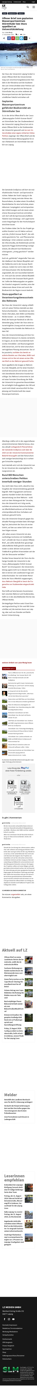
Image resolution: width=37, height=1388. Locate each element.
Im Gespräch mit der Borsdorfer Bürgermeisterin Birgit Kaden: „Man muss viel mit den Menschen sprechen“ (20, 693)
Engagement (12, 13)
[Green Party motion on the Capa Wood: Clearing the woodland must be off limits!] (28, 983)
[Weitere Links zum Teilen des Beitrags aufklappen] (29, 38)
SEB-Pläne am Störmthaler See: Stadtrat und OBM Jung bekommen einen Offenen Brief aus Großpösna (20, 723)
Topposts (21, 13)
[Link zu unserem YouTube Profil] (13, 1319)
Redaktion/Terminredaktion (12, 1328)
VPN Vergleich (7, 1342)
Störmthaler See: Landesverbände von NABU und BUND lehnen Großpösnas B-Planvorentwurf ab (20, 739)
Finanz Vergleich (8, 1346)
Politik (4, 13)
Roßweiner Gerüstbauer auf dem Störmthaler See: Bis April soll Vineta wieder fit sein (19, 715)
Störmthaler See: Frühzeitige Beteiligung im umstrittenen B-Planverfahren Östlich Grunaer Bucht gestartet (20, 731)
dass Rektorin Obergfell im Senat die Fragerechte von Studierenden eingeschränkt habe (18, 584)
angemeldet (15, 894)
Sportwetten (7, 1349)
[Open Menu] (33, 7)
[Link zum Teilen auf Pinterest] (13, 38)
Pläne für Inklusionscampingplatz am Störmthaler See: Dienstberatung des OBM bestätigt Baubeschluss (21, 707)
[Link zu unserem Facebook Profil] (4, 1319)
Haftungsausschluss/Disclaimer (13, 1356)
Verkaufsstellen (8, 1335)
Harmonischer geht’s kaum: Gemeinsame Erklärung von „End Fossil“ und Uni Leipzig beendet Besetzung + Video (21, 685)
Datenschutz (7, 1359)
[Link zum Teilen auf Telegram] (21, 38)
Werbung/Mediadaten (10, 1332)
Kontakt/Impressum (9, 1325)
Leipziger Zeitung (7, 2)
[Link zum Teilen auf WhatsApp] (17, 38)
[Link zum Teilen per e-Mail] (25, 38)
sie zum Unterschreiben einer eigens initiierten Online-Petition (18, 133)
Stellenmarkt (17, 2)
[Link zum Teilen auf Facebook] (9, 38)
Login (33, 2)
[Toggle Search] (27, 7)
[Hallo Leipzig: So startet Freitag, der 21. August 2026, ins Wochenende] (28, 1215)
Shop (24, 2)
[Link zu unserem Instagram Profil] (9, 1319)
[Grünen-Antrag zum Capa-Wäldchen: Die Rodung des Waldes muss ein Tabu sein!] (28, 994)
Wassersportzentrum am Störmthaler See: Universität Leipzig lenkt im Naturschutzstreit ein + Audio (21, 752)
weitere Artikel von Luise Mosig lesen (17, 662)
